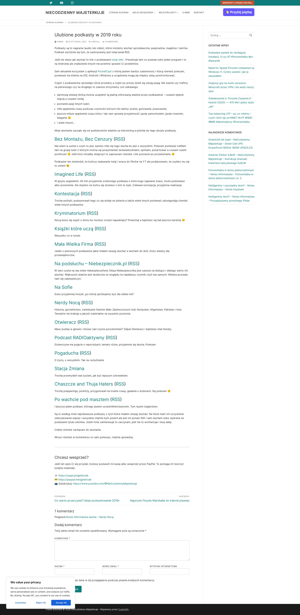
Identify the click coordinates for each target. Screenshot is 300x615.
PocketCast (105, 71)
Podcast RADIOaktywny (80, 337)
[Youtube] (61, 3)
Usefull (95, 42)
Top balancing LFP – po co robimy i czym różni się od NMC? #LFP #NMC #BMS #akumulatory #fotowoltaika (230, 117)
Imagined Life (69, 174)
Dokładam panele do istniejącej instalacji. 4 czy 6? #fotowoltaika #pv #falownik (230, 56)
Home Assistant (234, 189)
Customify (123, 609)
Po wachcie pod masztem (82, 399)
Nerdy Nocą (67, 302)
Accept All (61, 602)
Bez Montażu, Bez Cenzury (83, 139)
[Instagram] (72, 3)
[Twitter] (51, 3)
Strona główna (54, 22)
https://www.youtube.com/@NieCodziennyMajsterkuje (105, 483)
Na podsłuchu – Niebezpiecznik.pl (91, 263)
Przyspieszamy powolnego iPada (230, 200)
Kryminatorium (71, 213)
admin (60, 42)
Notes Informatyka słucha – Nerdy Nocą (89, 517)
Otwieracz (66, 322)
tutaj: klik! (117, 59)
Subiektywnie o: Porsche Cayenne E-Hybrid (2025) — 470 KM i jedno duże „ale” (231, 102)
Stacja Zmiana (69, 368)
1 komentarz (111, 42)
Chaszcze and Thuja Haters (84, 384)
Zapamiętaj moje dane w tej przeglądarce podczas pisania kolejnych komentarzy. (106, 580)
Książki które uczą (74, 228)
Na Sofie (63, 287)
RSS (119, 139)
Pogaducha (67, 353)
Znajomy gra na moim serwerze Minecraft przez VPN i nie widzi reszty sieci (231, 87)
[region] (40, 593)
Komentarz (62, 538)
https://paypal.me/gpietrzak (74, 479)
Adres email (110, 566)
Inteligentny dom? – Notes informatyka (231, 196)
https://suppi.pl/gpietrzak (73, 475)
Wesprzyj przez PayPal (237, 3)
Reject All (41, 602)
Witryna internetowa (163, 566)
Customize (20, 602)
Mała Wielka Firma (74, 244)
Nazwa (60, 566)
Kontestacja (68, 193)
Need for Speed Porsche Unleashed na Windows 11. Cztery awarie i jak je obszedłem (231, 72)
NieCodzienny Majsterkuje (75, 12)
